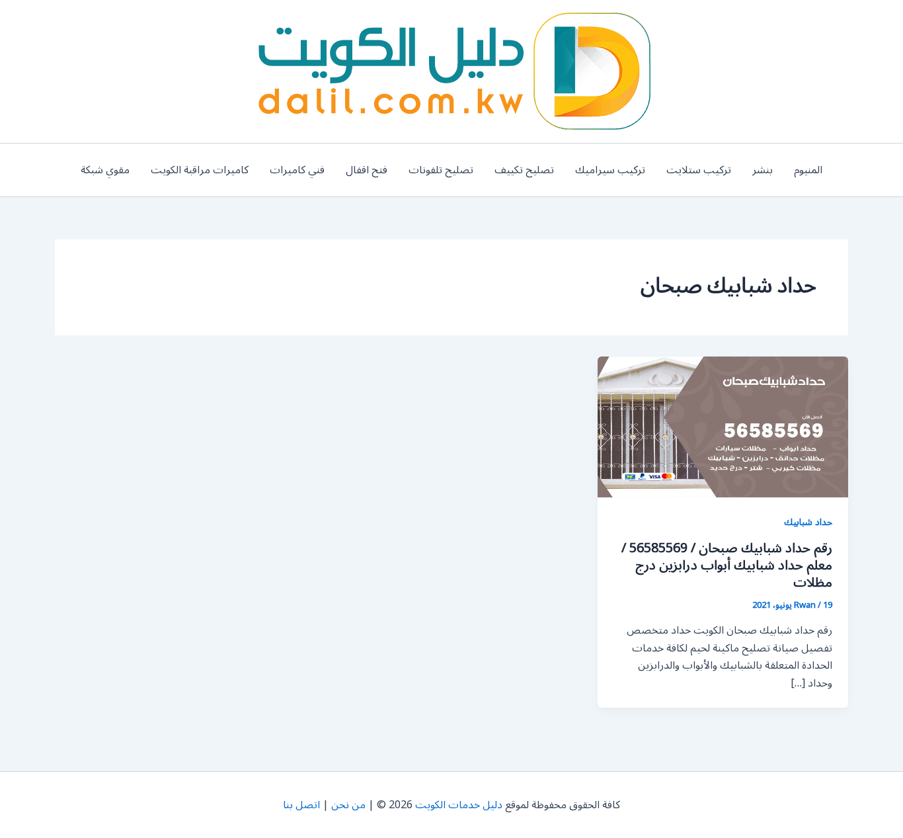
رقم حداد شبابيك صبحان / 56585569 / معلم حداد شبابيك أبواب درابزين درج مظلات (726, 565)
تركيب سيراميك (610, 170)
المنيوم (808, 170)
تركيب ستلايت (698, 170)
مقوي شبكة (105, 170)
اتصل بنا (301, 805)
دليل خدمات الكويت (458, 805)
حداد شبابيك (808, 522)
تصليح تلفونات (441, 170)
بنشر (762, 170)
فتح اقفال (366, 170)
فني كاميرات (297, 170)
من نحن (348, 805)
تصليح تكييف (524, 170)
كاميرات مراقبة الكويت (200, 170)
